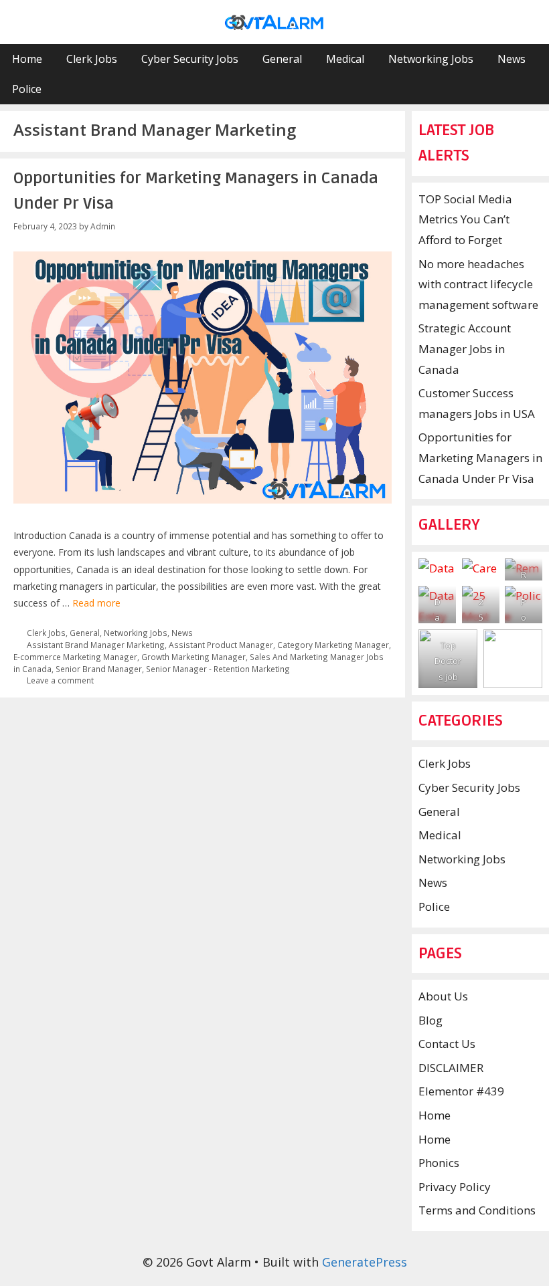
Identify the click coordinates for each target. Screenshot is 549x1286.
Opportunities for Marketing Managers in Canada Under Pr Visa (480, 457)
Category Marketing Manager (333, 644)
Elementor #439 (461, 1091)
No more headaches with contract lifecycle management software (478, 284)
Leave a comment (60, 680)
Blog (430, 1020)
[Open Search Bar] (530, 89)
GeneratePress (364, 1262)
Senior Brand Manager (99, 668)
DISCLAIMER (450, 1067)
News (511, 58)
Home (27, 58)
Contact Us (446, 1043)
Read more (96, 603)
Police (27, 89)
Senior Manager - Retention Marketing (218, 668)
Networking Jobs (430, 58)
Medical (345, 58)
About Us (443, 996)
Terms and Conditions (477, 1210)
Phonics (438, 1162)
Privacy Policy (454, 1186)
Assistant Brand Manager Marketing (96, 644)
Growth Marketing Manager (193, 656)
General (282, 58)
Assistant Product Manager (221, 644)
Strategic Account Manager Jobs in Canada (464, 348)
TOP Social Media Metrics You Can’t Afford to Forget (465, 219)
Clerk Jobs (91, 58)
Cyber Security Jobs (189, 58)
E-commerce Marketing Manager (75, 656)
